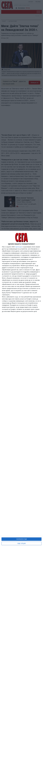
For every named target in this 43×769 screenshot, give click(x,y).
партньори (18, 246)
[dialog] (21, 500)
